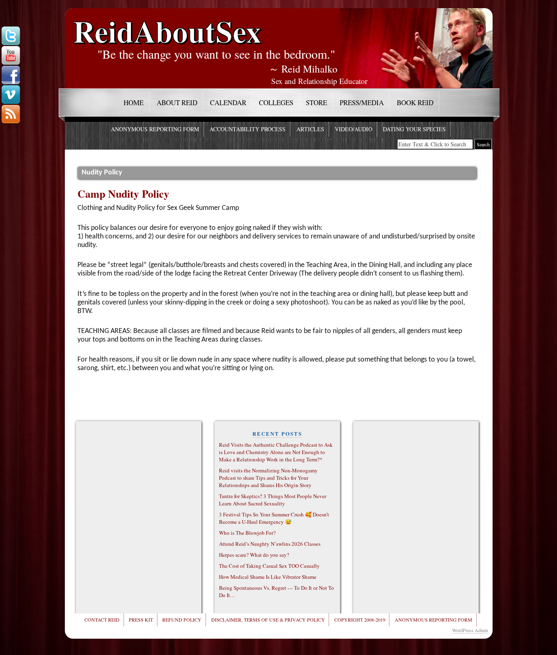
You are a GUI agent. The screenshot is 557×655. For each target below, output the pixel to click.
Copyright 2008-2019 (359, 619)
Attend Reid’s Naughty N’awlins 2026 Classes (269, 543)
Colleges (276, 102)
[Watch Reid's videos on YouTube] (10, 56)
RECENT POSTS (277, 433)
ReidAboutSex (167, 25)
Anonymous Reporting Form (155, 129)
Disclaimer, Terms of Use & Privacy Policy (268, 619)
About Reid (177, 102)
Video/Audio (353, 129)
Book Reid (415, 102)
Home (134, 102)
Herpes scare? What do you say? (254, 554)
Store (316, 102)
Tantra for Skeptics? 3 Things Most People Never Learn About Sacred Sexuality (272, 499)
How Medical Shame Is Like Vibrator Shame (267, 576)
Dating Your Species (414, 129)
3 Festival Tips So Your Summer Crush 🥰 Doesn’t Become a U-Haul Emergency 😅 (274, 518)
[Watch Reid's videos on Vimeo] (10, 95)
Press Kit (141, 619)
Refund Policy (181, 619)
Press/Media (362, 102)
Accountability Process (247, 129)
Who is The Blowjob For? (247, 532)
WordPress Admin (470, 630)
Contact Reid (101, 619)
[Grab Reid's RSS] (10, 114)
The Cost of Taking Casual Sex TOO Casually (269, 565)
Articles (310, 129)
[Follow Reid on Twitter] (10, 36)
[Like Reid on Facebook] (10, 75)
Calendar (228, 102)
